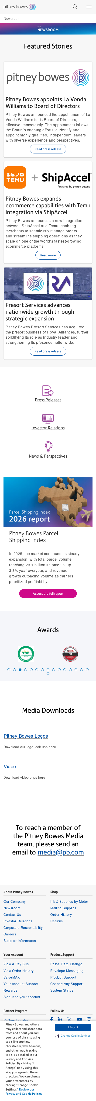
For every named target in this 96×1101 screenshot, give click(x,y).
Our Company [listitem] (14, 901)
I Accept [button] (73, 1027)
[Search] (75, 7)
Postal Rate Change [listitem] (66, 964)
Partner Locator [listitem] (15, 1020)
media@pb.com (61, 852)
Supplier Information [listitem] (19, 940)
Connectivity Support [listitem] (66, 984)
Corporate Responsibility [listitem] (23, 927)
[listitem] (51, 1019)
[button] (73, 1036)
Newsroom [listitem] (11, 908)
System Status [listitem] (61, 990)
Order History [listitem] (61, 914)
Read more (48, 255)
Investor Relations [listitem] (17, 921)
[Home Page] (20, 7)
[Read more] (48, 177)
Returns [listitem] (56, 921)
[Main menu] (89, 7)
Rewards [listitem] (10, 990)
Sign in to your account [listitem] (21, 997)
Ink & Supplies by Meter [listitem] (69, 901)
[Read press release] (48, 78)
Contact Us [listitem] (12, 914)
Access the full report (48, 593)
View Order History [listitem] (18, 971)
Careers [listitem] (9, 934)
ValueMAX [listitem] (11, 977)
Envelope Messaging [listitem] (66, 971)
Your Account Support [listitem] (20, 984)
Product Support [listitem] (63, 977)
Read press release (48, 149)
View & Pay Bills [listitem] (16, 964)
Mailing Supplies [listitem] (63, 908)
